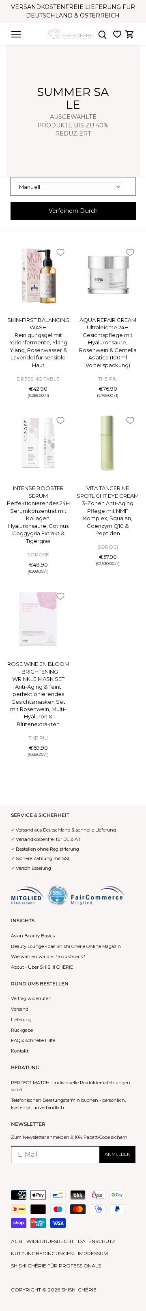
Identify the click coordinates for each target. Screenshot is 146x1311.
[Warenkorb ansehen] (130, 34)
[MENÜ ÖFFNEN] (16, 34)
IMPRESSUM (93, 1253)
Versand (19, 1009)
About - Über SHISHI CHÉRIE (42, 967)
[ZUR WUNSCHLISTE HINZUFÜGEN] (60, 252)
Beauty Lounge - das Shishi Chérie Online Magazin (66, 946)
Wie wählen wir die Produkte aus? (48, 956)
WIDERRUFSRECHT (50, 1241)
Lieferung (21, 1019)
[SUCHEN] (103, 34)
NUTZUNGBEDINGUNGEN (42, 1253)
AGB (16, 1241)
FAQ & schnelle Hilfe (33, 1040)
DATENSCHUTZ (96, 1241)
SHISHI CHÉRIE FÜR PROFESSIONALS (56, 1266)
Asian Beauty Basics (33, 936)
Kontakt (19, 1051)
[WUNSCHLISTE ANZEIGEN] (117, 34)
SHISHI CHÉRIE (79, 1290)
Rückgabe (22, 1030)
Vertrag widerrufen (31, 998)
